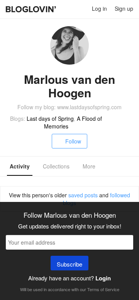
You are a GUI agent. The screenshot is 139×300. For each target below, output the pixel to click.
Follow (73, 141)
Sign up (124, 8)
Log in (99, 8)
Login (103, 278)
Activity (20, 166)
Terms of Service (103, 289)
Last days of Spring (50, 118)
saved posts (83, 195)
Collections (56, 166)
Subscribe (69, 264)
